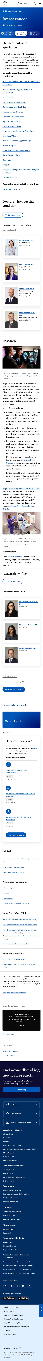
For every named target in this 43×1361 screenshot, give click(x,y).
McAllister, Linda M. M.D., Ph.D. (28, 602)
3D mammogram (8, 888)
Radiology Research (11, 189)
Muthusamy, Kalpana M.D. (28, 625)
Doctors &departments (21, 33)
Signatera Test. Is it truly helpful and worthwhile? (18, 818)
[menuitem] (7, 33)
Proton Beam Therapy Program (16, 150)
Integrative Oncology (12, 126)
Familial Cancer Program (13, 112)
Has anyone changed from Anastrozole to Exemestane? (20, 794)
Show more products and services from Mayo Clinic (19, 965)
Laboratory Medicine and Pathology (18, 131)
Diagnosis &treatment (8, 33)
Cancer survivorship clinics (14, 107)
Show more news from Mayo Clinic (15, 944)
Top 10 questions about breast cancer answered (19, 919)
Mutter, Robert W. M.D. (27, 648)
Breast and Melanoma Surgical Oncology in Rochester (21, 82)
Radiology (7, 160)
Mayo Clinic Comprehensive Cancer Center (21, 488)
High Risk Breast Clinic (12, 121)
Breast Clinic (8, 97)
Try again (21, 1025)
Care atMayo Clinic (34, 33)
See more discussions (16, 835)
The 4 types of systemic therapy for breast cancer (20, 924)
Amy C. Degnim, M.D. (26, 264)
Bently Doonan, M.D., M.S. (27, 313)
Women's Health (10, 177)
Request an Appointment (14, 25)
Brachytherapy (8, 898)
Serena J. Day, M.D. (26, 240)
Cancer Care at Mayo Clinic (14, 102)
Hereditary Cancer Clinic (13, 116)
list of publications (15, 556)
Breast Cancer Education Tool (13, 867)
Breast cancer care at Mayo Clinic (14, 682)
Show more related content (12, 872)
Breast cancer (15, 18)
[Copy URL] (35, 1020)
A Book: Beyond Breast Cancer (13, 959)
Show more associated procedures (15, 904)
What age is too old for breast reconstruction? (16, 771)
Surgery (6, 164)
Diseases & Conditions (13, 11)
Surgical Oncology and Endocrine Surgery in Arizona (21, 171)
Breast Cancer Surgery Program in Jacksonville (17, 91)
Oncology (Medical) (11, 136)
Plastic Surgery (9, 145)
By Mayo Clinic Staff (10, 676)
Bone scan (6, 893)
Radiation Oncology (11, 155)
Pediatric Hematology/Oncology (17, 140)
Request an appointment (14, 689)
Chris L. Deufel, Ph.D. (26, 288)
